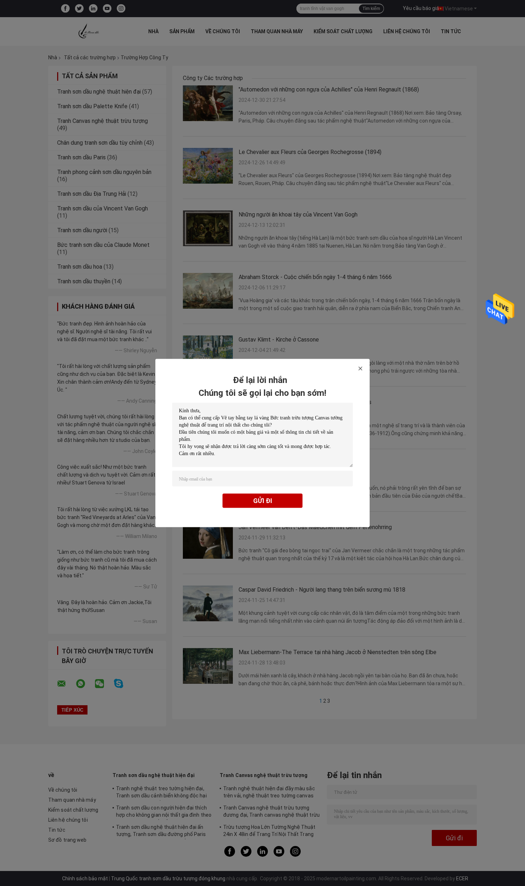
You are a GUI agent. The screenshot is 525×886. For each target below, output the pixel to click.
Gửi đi (262, 500)
